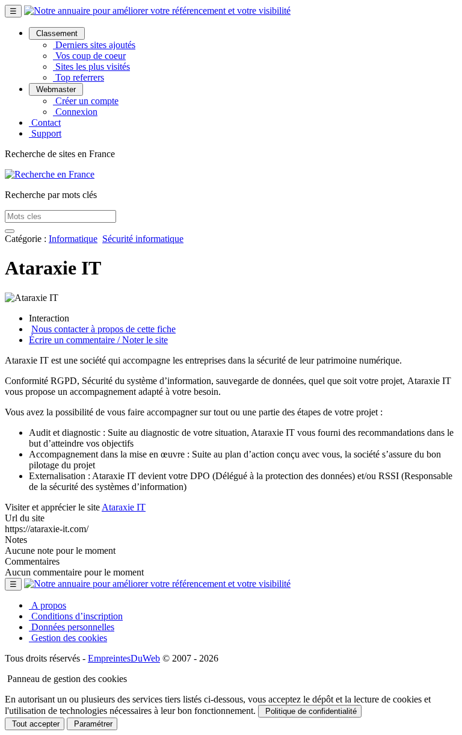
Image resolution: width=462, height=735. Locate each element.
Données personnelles (71, 627)
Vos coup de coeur (89, 56)
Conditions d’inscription (76, 616)
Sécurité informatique (142, 239)
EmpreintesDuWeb (124, 658)
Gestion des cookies (68, 638)
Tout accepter (35, 723)
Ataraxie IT (124, 507)
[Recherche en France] (49, 174)
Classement (57, 33)
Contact (45, 122)
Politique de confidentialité (310, 711)
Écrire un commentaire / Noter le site (98, 340)
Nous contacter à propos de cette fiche (103, 329)
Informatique (73, 239)
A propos (47, 605)
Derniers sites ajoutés (94, 45)
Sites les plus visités (91, 66)
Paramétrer (92, 723)
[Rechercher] (9, 231)
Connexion (75, 112)
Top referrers (78, 77)
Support (45, 133)
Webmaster (56, 89)
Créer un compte (86, 101)
